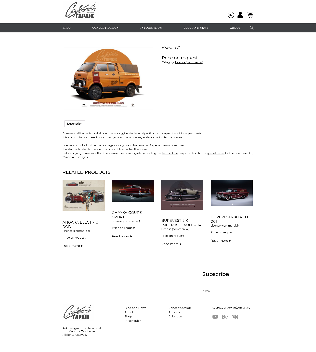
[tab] (74, 123)
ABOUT (235, 28)
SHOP (67, 28)
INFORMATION (151, 28)
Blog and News (135, 308)
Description (74, 123)
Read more (71, 246)
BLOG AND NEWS (196, 28)
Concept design (180, 308)
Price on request (180, 57)
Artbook (174, 312)
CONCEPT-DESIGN (105, 28)
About (129, 312)
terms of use (170, 153)
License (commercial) (189, 62)
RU (230, 15)
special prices (215, 153)
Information (133, 320)
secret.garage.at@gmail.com (232, 307)
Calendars (176, 316)
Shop (128, 316)
